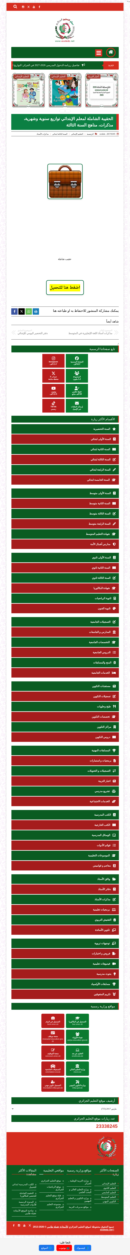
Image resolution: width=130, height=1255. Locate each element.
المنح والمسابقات (102, 662)
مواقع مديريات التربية (79, 1207)
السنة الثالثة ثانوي (101, 577)
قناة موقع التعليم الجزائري (55, 1196)
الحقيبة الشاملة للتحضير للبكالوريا (28, 1194)
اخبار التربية (104, 781)
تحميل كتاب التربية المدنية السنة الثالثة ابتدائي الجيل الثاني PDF (35, 102)
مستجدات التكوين (101, 686)
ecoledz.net (106, 1229)
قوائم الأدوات (104, 845)
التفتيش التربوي (103, 919)
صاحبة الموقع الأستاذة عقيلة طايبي (24, 1212)
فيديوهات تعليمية (102, 963)
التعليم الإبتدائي (77, 134)
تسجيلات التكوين (102, 696)
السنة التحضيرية (102, 429)
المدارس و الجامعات (100, 632)
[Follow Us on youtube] (24, 1225)
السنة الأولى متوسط (100, 493)
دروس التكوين (103, 737)
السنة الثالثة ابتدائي (59, 134)
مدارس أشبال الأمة (100, 544)
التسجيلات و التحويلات (99, 770)
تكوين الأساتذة (102, 930)
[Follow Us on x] (29, 1225)
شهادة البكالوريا (102, 588)
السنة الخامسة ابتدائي (98, 479)
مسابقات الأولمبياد (101, 984)
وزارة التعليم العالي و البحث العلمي (80, 1190)
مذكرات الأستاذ (43, 134)
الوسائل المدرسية (101, 835)
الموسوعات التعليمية (99, 855)
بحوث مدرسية (104, 973)
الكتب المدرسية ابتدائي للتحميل (24, 1185)
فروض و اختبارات (101, 953)
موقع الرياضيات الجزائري (55, 1188)
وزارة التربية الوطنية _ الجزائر (79, 1182)
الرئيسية (90, 134)
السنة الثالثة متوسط (100, 513)
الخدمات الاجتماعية (100, 801)
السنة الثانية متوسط (100, 503)
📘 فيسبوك (83, 1248)
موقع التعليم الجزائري (51, 1181)
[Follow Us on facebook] (13, 1225)
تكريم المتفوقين (102, 994)
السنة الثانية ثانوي (101, 567)
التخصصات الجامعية (99, 642)
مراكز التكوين (104, 726)
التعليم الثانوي (109, 1188)
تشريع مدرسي (102, 791)
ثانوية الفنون (104, 608)
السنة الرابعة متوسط (100, 523)
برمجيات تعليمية (101, 909)
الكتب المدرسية (102, 814)
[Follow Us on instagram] (19, 1225)
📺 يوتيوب (64, 1248)
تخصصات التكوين (101, 716)
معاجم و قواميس (102, 865)
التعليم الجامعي (109, 1192)
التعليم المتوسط (108, 1197)
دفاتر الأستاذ (104, 889)
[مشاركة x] (21, 311)
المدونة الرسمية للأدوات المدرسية (27, 1203)
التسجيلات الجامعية (100, 621)
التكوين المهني (109, 1201)
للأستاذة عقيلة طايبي (57, 1226)
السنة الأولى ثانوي (101, 557)
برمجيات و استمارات (101, 760)
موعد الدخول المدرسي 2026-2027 (108, 98)
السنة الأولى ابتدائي (101, 439)
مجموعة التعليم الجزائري (55, 1205)
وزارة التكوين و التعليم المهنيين (79, 1199)
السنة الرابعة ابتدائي (100, 469)
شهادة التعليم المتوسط (98, 534)
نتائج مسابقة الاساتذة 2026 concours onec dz (71, 100)
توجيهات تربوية (102, 943)
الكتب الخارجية (102, 825)
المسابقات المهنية (101, 750)
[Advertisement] (70, 229)
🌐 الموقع (46, 1248)
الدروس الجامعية (102, 652)
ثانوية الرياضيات (103, 598)
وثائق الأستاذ (104, 879)
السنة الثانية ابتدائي (101, 449)
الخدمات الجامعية (100, 672)
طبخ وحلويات (104, 706)
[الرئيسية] (111, 52)
